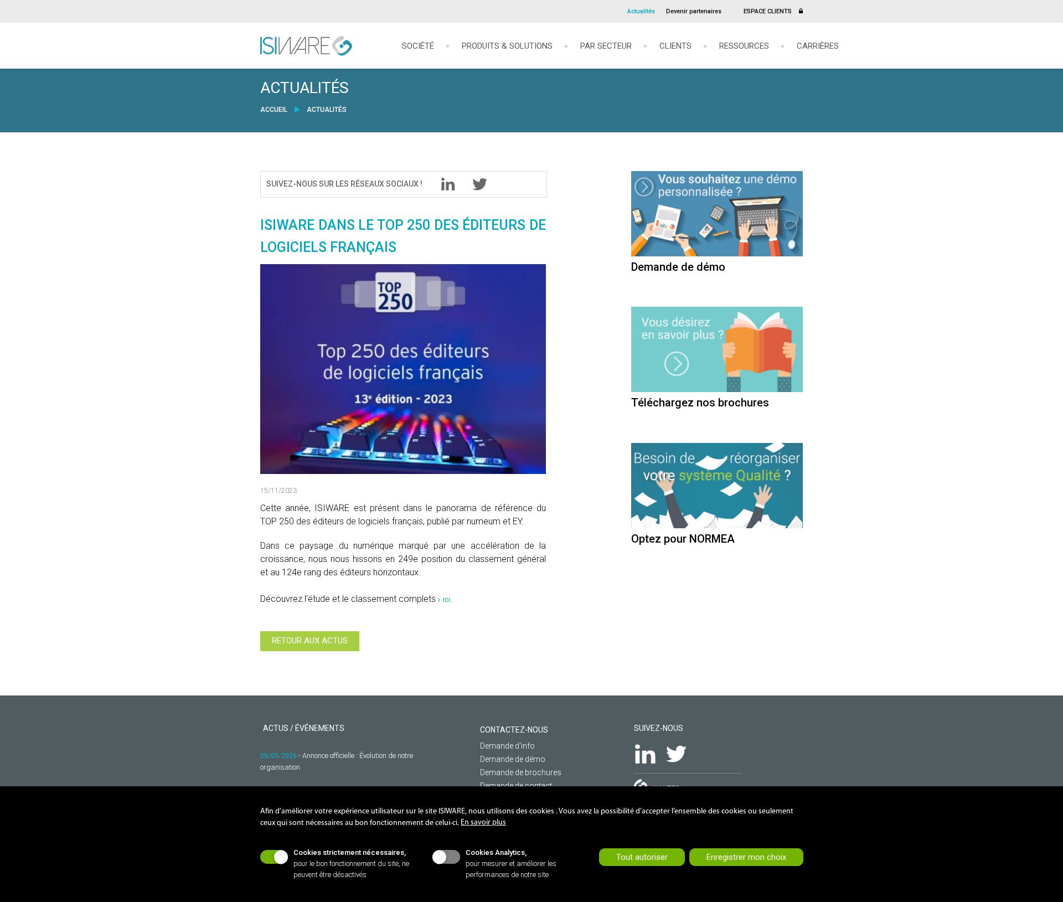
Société (418, 46)
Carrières (818, 46)
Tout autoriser (642, 857)
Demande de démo (678, 267)
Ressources (744, 46)
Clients (675, 46)
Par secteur (606, 46)
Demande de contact (516, 785)
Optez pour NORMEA (683, 538)
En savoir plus (483, 822)
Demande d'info (507, 745)
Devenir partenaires (693, 11)
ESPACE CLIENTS (768, 11)
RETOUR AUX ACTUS (310, 641)
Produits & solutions (507, 46)
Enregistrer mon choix (746, 857)
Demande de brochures (520, 772)
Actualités (641, 11)
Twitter (676, 754)
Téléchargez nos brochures (700, 402)
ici (446, 600)
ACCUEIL (274, 110)
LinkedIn (645, 754)
